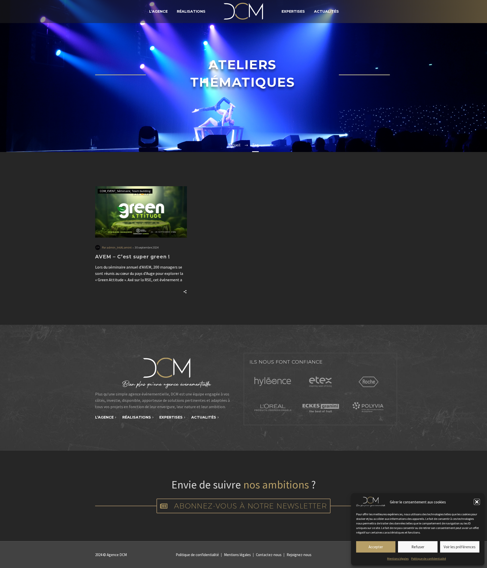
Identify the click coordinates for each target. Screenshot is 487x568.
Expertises (293, 11)
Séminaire (123, 191)
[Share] (185, 291)
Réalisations (191, 11)
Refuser (417, 546)
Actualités (326, 11)
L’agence (158, 11)
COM (103, 191)
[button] (476, 501)
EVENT (111, 191)
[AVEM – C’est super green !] (141, 212)
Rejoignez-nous (299, 555)
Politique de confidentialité (428, 558)
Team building (141, 191)
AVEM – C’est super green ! (132, 257)
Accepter (376, 546)
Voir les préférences (460, 546)
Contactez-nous (269, 555)
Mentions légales (398, 558)
